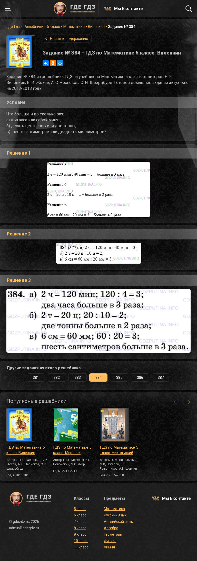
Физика (110, 541)
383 (78, 377)
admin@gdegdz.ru (24, 528)
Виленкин (96, 26)
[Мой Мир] (60, 63)
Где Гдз (13, 26)
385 (119, 377)
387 (161, 377)
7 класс (80, 522)
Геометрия (113, 534)
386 (140, 377)
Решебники (33, 26)
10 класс (81, 541)
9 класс (80, 534)
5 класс (53, 26)
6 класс (80, 515)
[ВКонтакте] (46, 63)
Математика (74, 26)
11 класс (81, 547)
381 (36, 377)
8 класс (80, 528)
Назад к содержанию (69, 38)
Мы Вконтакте (128, 9)
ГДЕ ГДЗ (74, 8)
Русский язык (115, 515)
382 (57, 377)
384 (98, 377)
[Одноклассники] (53, 63)
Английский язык (118, 522)
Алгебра (111, 528)
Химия (109, 547)
